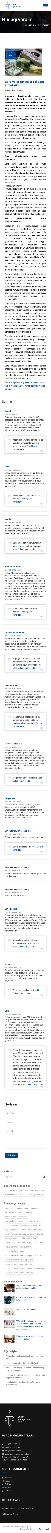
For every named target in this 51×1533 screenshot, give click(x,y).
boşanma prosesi (12, 1230)
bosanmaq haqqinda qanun (23, 1234)
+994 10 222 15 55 (12, 1444)
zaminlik (40, 1234)
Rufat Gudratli (44, 1529)
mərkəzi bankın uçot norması (32, 1195)
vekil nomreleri (32, 1221)
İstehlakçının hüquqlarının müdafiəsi (22, 1363)
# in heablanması (16, 386)
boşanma (25, 1225)
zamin (22, 1238)
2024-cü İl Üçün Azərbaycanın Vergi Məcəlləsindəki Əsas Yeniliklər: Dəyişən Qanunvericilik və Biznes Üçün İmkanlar (30, 1325)
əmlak (7, 1234)
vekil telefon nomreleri (14, 1221)
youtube (8, 1491)
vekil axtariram (11, 1212)
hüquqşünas (36, 1208)
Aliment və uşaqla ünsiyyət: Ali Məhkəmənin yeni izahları (28, 1287)
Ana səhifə (29, 25)
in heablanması (11, 1195)
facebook (8, 1478)
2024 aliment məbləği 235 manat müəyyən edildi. (29, 1337)
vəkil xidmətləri (11, 1238)
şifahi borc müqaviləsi (29, 1190)
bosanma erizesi (29, 1230)
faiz (42, 1190)
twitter (7, 1484)
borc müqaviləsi (11, 1190)
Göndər (12, 1155)
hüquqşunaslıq (25, 1212)
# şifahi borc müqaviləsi (31, 382)
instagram (8, 1481)
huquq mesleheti (12, 1225)
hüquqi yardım (22, 1208)
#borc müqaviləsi (12, 382)
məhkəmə (35, 1225)
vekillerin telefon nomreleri (16, 1217)
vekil (12, 1208)
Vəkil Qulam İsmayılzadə (24, 549)
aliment (41, 1230)
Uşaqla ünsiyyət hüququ (26, 1309)
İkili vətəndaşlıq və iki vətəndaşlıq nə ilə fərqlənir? (31, 1298)
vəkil (6, 1208)
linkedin (7, 1487)
